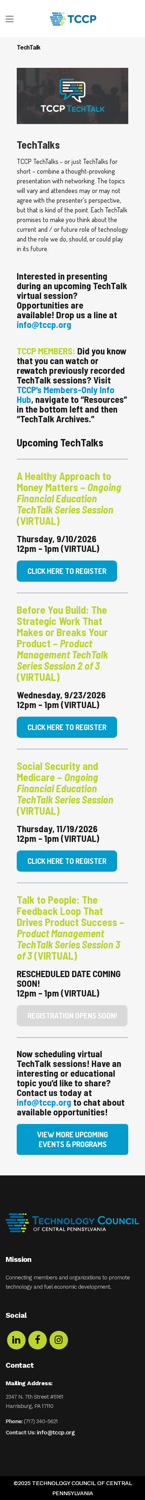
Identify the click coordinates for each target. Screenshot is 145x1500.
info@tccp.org (56, 1432)
